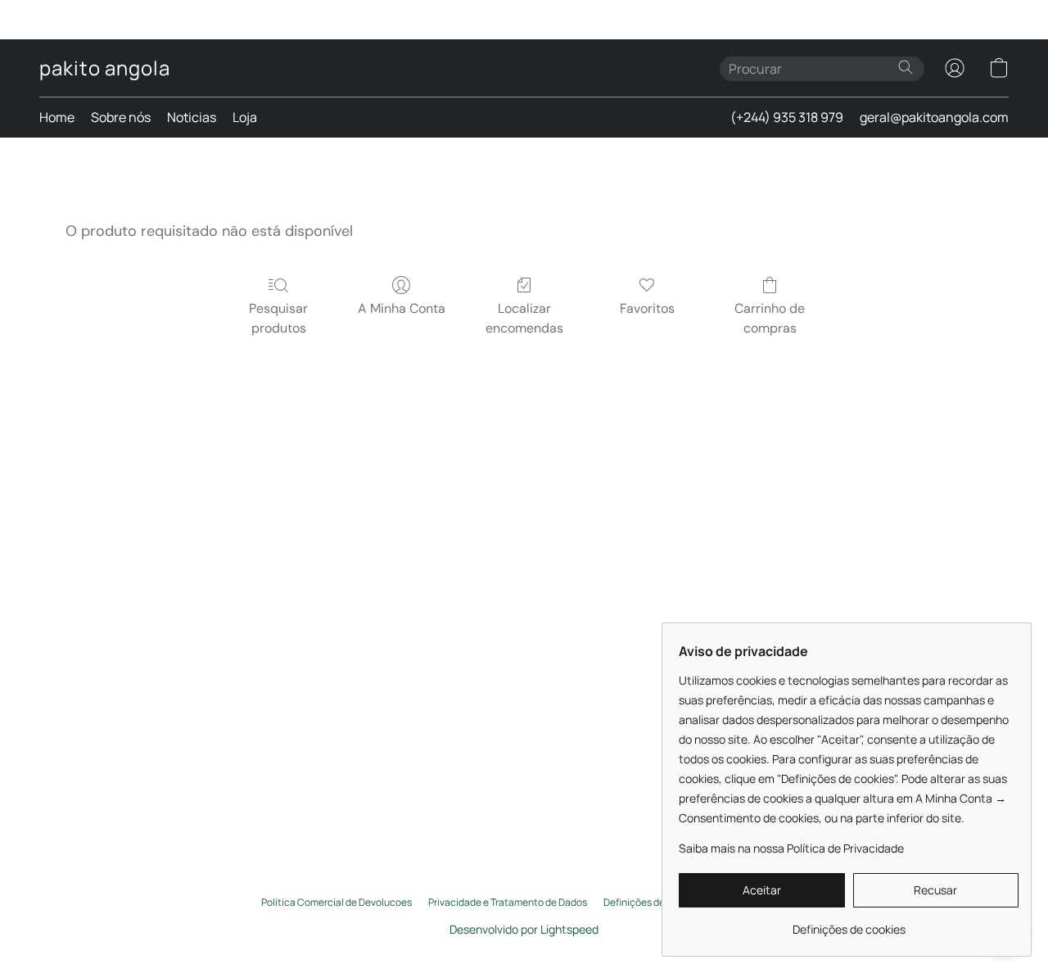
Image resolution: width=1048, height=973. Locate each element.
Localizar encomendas (524, 318)
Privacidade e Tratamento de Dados (507, 902)
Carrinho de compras (769, 318)
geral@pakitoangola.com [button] (934, 117)
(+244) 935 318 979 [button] (786, 117)
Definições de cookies (652, 902)
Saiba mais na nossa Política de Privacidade (791, 848)
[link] (849, 923)
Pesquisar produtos (278, 318)
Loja (245, 117)
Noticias (191, 117)
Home (57, 117)
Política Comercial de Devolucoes (336, 902)
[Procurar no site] (905, 67)
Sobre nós (121, 117)
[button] (104, 68)
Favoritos (647, 308)
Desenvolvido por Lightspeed (524, 929)
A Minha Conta (401, 308)
